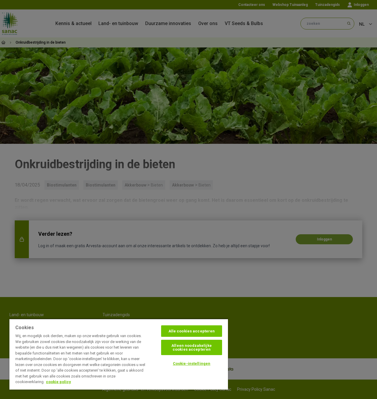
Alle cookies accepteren (191, 331)
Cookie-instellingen (191, 363)
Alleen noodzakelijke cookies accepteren (191, 347)
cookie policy (58, 382)
